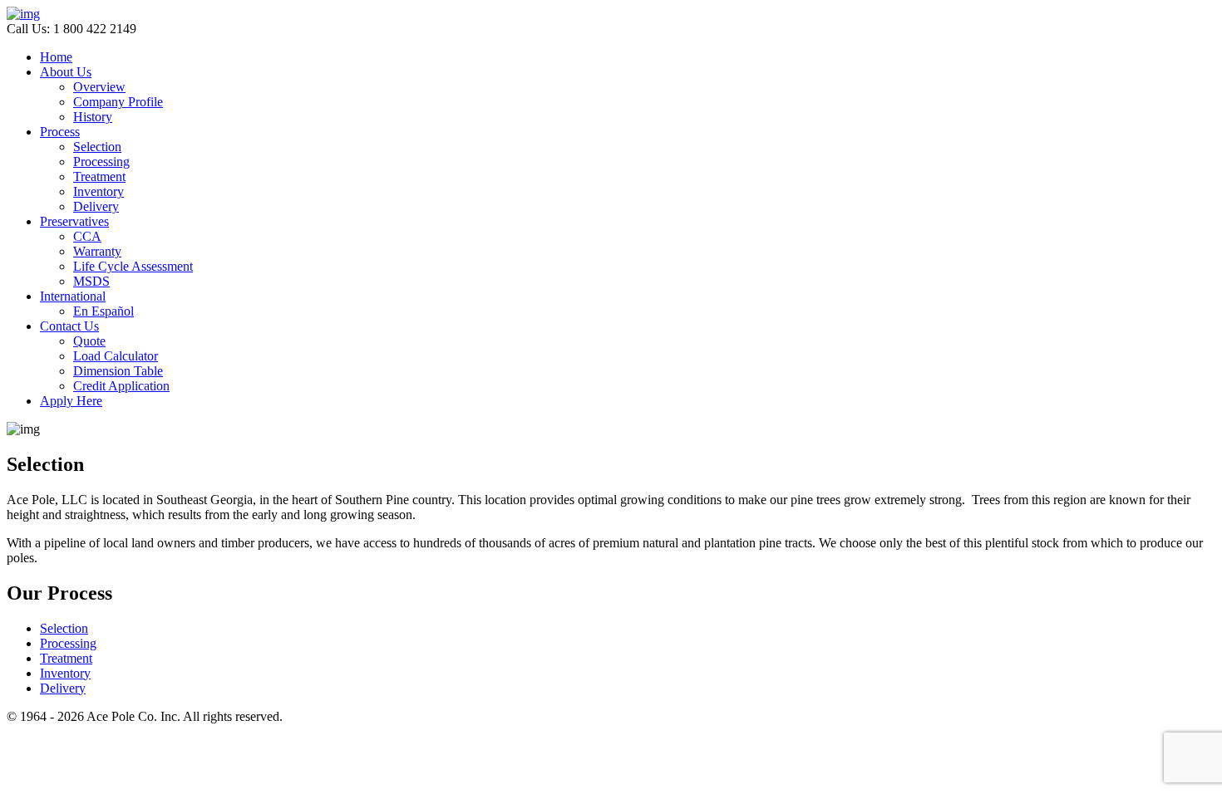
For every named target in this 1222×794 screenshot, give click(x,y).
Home (56, 57)
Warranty (97, 251)
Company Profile (118, 102)
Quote (89, 341)
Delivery (96, 206)
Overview (99, 87)
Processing (101, 161)
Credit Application (121, 386)
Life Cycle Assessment (133, 266)
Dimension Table (118, 371)
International (73, 296)
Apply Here (71, 401)
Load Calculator (115, 356)
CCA (87, 236)
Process (60, 132)
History (92, 117)
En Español (103, 311)
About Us (65, 72)
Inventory (98, 191)
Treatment (99, 176)
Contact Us (69, 326)
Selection (97, 147)
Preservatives (74, 221)
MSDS (91, 281)
